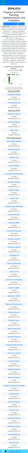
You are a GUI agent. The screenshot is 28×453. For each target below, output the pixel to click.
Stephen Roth (14, 223)
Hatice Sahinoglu (14, 263)
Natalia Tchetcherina (14, 304)
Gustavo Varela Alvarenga (14, 386)
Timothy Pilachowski (14, 345)
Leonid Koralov (14, 215)
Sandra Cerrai (14, 320)
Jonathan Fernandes (14, 280)
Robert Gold (14, 190)
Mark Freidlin (14, 288)
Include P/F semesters (14, 70)
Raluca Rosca (14, 312)
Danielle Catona (14, 95)
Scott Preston (14, 361)
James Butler (14, 166)
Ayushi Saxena (14, 377)
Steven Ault (14, 157)
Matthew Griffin (14, 296)
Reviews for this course (10, 24)
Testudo (21, 24)
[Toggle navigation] (25, 2)
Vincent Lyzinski (14, 353)
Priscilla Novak (14, 103)
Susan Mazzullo (14, 329)
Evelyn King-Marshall (14, 206)
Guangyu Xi (14, 255)
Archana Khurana (14, 231)
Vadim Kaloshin (14, 369)
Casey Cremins (14, 239)
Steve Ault (14, 130)
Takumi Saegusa (14, 337)
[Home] (3, 3)
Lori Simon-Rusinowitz (14, 174)
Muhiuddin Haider (14, 141)
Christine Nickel (14, 247)
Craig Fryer (14, 198)
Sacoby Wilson (14, 182)
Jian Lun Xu (14, 272)
